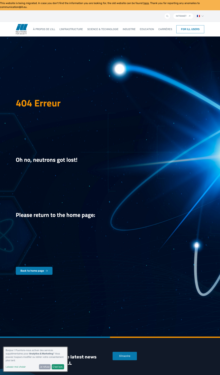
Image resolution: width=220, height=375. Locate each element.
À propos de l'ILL (44, 29)
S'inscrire (124, 355)
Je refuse (45, 366)
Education (147, 29)
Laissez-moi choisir (16, 366)
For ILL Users (190, 29)
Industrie (129, 29)
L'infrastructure (71, 29)
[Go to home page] (22, 29)
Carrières (165, 29)
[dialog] (35, 359)
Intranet (181, 16)
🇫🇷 (198, 16)
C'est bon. (58, 366)
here (146, 3)
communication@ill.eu (13, 7)
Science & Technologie (103, 29)
